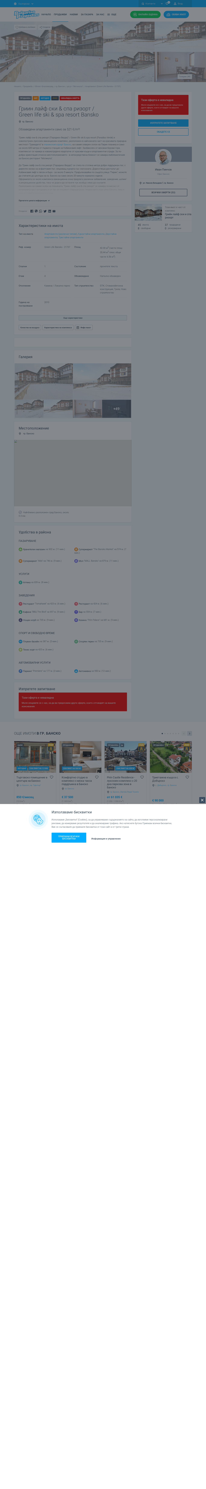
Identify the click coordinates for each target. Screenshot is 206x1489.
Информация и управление (106, 838)
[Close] (202, 800)
